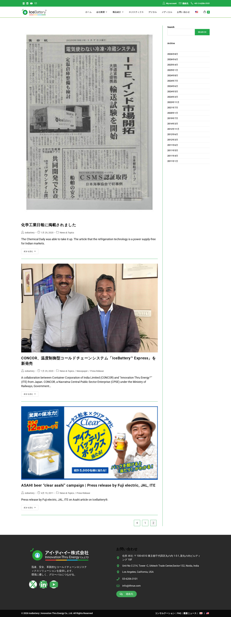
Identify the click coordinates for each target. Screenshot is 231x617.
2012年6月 (172, 134)
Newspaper (82, 371)
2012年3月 (172, 139)
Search (170, 27)
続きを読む (30, 250)
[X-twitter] (33, 584)
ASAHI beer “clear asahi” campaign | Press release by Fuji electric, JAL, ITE (88, 485)
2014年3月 (172, 123)
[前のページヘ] (137, 523)
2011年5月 (172, 150)
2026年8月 (172, 54)
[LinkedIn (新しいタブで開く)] (27, 3)
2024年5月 (172, 91)
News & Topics (67, 232)
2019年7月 (172, 118)
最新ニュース (190, 613)
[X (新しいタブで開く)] (24, 3)
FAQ (179, 613)
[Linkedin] (43, 584)
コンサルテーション (165, 613)
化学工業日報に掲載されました (48, 225)
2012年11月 (173, 129)
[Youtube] (54, 584)
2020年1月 (172, 113)
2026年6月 (172, 59)
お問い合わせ (127, 549)
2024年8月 (172, 75)
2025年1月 (172, 70)
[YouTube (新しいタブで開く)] (31, 3)
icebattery (30, 232)
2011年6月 (172, 145)
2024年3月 (172, 97)
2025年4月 (172, 64)
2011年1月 (172, 161)
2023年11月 (173, 102)
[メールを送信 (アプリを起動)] (36, 3)
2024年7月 (172, 81)
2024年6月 (172, 86)
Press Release (97, 371)
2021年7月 (172, 107)
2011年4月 (172, 155)
